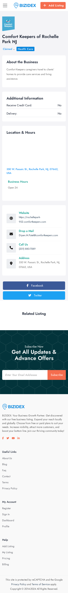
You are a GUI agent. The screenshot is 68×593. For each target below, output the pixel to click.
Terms (5, 482)
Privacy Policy (9, 488)
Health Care (25, 49)
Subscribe (57, 375)
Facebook (36, 285)
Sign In (6, 514)
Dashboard (8, 520)
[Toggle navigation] (5, 5)
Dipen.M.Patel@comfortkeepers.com (38, 235)
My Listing (7, 552)
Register (6, 508)
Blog (4, 464)
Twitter (37, 295)
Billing (5, 564)
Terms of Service (41, 584)
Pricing (6, 558)
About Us (7, 458)
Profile (5, 526)
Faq (4, 470)
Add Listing (56, 5)
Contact (6, 476)
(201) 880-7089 (27, 249)
